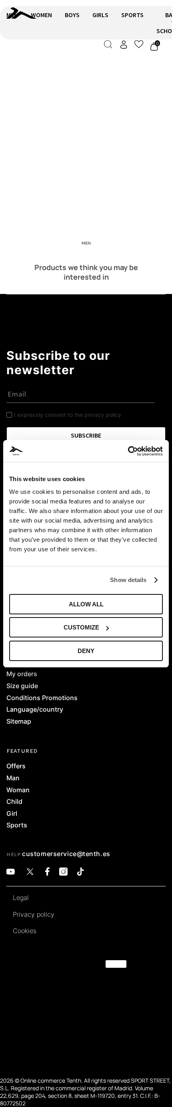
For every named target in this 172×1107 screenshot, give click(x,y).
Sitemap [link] (18, 721)
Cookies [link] (24, 931)
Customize (81, 627)
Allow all (86, 604)
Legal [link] (21, 898)
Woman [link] (18, 790)
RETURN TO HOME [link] (29, 58)
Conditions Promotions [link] (42, 698)
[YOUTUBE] (10, 871)
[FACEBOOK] (47, 871)
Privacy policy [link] (33, 914)
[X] (30, 871)
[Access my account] (123, 44)
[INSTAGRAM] (63, 871)
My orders (21, 674)
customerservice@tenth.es (66, 854)
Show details (128, 579)
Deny (86, 650)
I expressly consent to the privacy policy (67, 414)
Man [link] (13, 778)
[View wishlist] (138, 44)
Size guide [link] (22, 686)
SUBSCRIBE (86, 435)
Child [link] (14, 801)
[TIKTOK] (80, 871)
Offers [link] (16, 766)
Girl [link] (11, 813)
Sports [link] (16, 825)
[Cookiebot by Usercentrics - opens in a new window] (128, 451)
